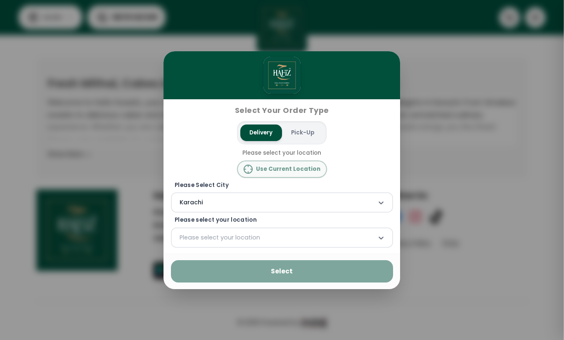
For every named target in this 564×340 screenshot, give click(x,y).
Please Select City (202, 185)
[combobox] (180, 203)
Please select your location (216, 220)
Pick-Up (302, 132)
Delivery (261, 132)
